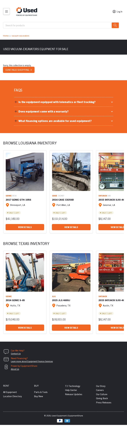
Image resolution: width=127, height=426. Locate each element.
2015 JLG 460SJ (61, 300)
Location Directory (12, 396)
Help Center (71, 389)
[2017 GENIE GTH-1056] (25, 172)
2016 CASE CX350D (63, 199)
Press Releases (103, 402)
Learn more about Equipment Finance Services (32, 361)
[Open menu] (6, 11)
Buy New (38, 396)
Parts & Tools (41, 391)
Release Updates (73, 394)
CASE (54, 195)
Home (6, 35)
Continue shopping (17, 69)
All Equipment (10, 391)
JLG (54, 296)
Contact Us (16, 353)
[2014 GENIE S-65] (25, 272)
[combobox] (61, 25)
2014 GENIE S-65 (15, 300)
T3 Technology (72, 385)
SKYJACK (103, 195)
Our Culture (101, 394)
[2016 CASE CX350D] (71, 172)
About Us (15, 369)
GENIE (9, 195)
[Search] (115, 25)
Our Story (100, 385)
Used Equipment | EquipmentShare (67, 415)
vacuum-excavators (20, 35)
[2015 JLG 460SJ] (71, 272)
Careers (100, 389)
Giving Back (102, 398)
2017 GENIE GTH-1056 (18, 199)
